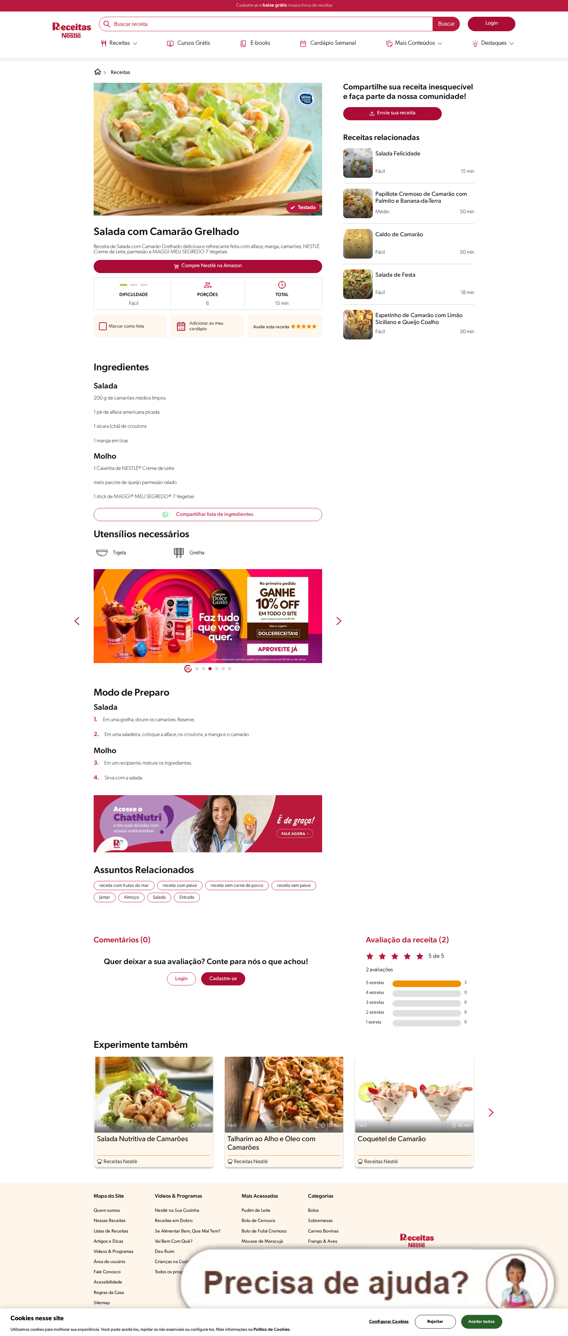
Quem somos (107, 1210)
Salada (159, 897)
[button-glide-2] (210, 668)
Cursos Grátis (194, 43)
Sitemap (102, 1303)
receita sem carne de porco (237, 885)
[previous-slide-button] (77, 621)
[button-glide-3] (216, 668)
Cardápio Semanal (333, 43)
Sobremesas (320, 1220)
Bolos (313, 1210)
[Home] (98, 74)
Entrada (186, 897)
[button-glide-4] (223, 668)
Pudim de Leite (256, 1210)
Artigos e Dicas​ (108, 1241)
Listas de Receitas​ (111, 1231)
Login (181, 978)
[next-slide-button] (339, 621)
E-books (260, 43)
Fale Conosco (107, 1272)
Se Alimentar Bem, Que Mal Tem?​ (188, 1231)
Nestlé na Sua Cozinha (177, 1210)
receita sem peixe (294, 885)
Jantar (104, 897)
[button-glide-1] (203, 668)
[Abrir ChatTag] (367, 1283)
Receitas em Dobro (174, 1220)
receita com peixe (180, 885)
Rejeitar (435, 1321)
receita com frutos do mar (124, 885)
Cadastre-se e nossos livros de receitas (284, 5)
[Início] (72, 31)
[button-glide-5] (229, 668)
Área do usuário (109, 1261)
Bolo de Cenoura (258, 1220)
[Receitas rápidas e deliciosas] (208, 616)
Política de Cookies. (272, 1329)
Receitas (120, 72)
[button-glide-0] (197, 668)
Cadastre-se (223, 978)
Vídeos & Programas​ (113, 1251)
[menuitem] (119, 46)
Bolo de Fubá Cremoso (264, 1231)
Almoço (131, 897)
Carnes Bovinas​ (323, 1231)
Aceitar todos (481, 1321)
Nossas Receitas (110, 1220)
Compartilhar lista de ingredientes (214, 514)
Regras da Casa (109, 1292)
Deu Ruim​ (164, 1251)
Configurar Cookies (389, 1321)
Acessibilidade (108, 1282)
